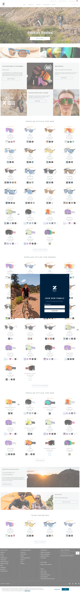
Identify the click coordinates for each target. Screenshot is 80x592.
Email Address (47, 304)
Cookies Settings (57, 589)
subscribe (55, 310)
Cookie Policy (27, 590)
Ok (65, 589)
